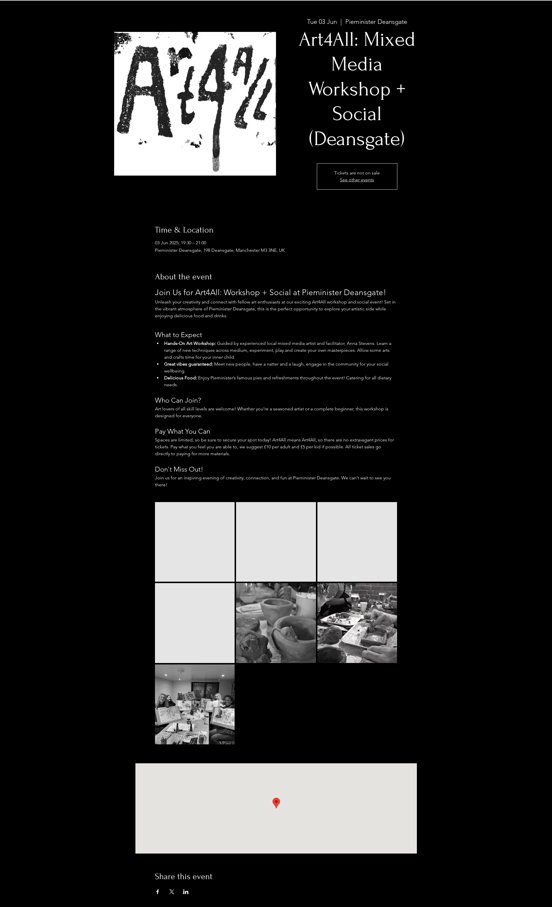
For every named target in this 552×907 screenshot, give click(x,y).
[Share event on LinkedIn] (186, 891)
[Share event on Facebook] (157, 891)
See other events (357, 179)
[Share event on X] (172, 891)
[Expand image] (195, 542)
